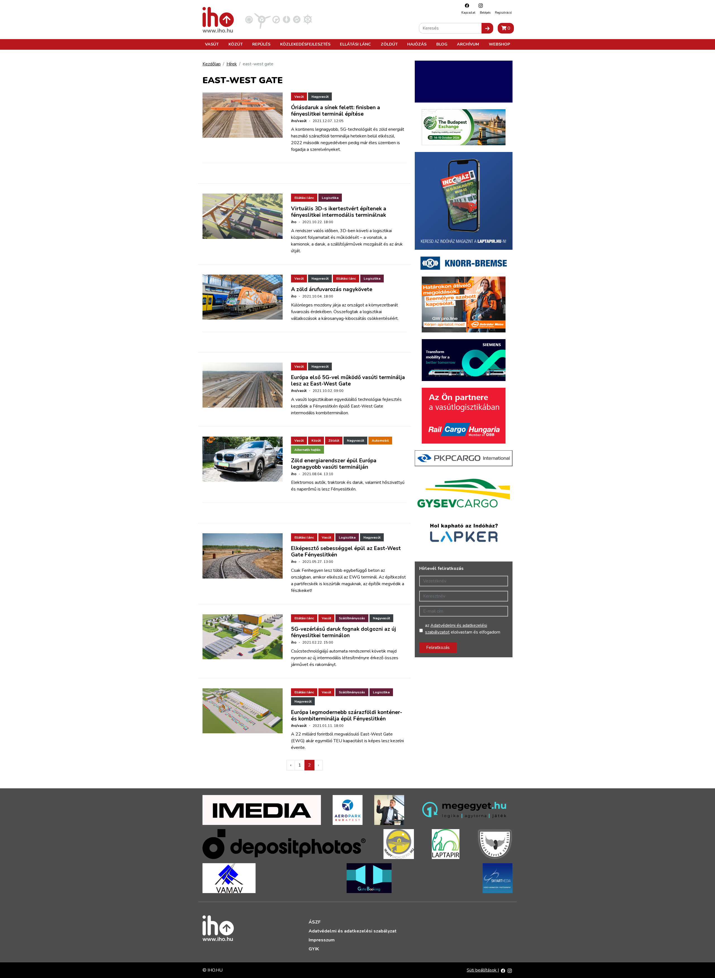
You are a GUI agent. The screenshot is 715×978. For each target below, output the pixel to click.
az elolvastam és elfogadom (462, 628)
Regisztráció (503, 13)
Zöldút (389, 44)
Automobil (380, 440)
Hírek (232, 64)
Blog (441, 44)
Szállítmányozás (352, 618)
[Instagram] (479, 5)
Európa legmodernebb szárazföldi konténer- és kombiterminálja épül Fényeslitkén (346, 715)
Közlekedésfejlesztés (305, 44)
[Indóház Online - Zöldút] (297, 19)
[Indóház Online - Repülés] (262, 19)
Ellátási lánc (355, 44)
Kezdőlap (211, 64)
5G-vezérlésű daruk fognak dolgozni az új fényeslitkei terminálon (343, 632)
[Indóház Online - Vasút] (249, 19)
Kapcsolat (468, 13)
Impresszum (322, 940)
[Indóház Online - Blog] (286, 19)
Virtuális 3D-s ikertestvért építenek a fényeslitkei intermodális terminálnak (338, 212)
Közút (235, 44)
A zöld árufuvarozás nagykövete (331, 289)
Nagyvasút (319, 96)
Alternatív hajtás (307, 450)
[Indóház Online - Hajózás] (307, 19)
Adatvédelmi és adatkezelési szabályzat (353, 931)
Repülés (261, 44)
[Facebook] (465, 5)
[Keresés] (487, 28)
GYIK (314, 949)
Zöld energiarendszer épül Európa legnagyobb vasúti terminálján (333, 464)
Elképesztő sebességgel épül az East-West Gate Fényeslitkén (346, 551)
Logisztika (330, 198)
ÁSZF (315, 922)
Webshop (499, 44)
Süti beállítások (482, 970)
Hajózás (416, 44)
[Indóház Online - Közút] (276, 19)
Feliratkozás (438, 647)
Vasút (212, 44)
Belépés (485, 13)
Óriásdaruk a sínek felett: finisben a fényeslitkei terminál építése (335, 111)
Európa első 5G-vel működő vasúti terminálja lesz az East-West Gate (348, 380)
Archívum (468, 44)
